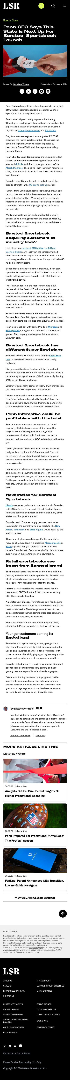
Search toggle (53, 5)
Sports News (10, 20)
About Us (40, 735)
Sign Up (41, 6)
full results (50, 130)
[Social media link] (22, 91)
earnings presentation (29, 130)
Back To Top (63, 914)
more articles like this (30, 747)
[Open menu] (65, 6)
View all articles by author (35, 897)
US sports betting (38, 185)
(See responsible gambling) (27, 952)
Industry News (21, 786)
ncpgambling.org (36, 947)
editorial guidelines (20, 735)
